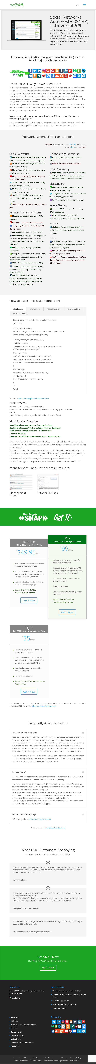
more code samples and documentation (33, 398)
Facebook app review (61, 1001)
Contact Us (15, 1046)
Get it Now (29, 600)
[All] (71, 147)
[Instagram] (63, 1021)
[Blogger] (71, 1021)
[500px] (79, 1031)
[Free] (75, 147)
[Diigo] (53, 1031)
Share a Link (35, 309)
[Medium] (52, 1026)
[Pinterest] (67, 1022)
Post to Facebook (20, 313)
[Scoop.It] (56, 1026)
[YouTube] (66, 1031)
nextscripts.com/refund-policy (40, 819)
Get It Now (67, 612)
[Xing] (72, 1026)
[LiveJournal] (59, 1026)
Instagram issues (59, 1008)
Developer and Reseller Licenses (23, 1024)
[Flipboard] (83, 1021)
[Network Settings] (48, 490)
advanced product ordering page (44, 706)
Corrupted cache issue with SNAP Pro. (67, 991)
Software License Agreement (22, 1043)
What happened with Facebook (64, 1004)
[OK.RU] (68, 1026)
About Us (14, 1017)
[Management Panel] (21, 490)
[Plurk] (70, 1031)
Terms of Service (17, 1035)
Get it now (48, 967)
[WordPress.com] (80, 1022)
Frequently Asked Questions (54, 828)
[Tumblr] (75, 1022)
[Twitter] (54, 1022)
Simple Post (18, 309)
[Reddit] (61, 1031)
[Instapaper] (79, 1026)
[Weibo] (76, 1026)
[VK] (63, 1026)
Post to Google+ (53, 309)
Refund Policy (16, 1039)
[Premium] (82, 147)
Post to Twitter (73, 309)
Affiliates (14, 1021)
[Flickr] (74, 1031)
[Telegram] (83, 1031)
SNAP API (72, 144)
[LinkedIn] (59, 1022)
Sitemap (14, 1028)
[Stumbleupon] (57, 1031)
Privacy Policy (16, 1032)
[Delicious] (84, 1026)
